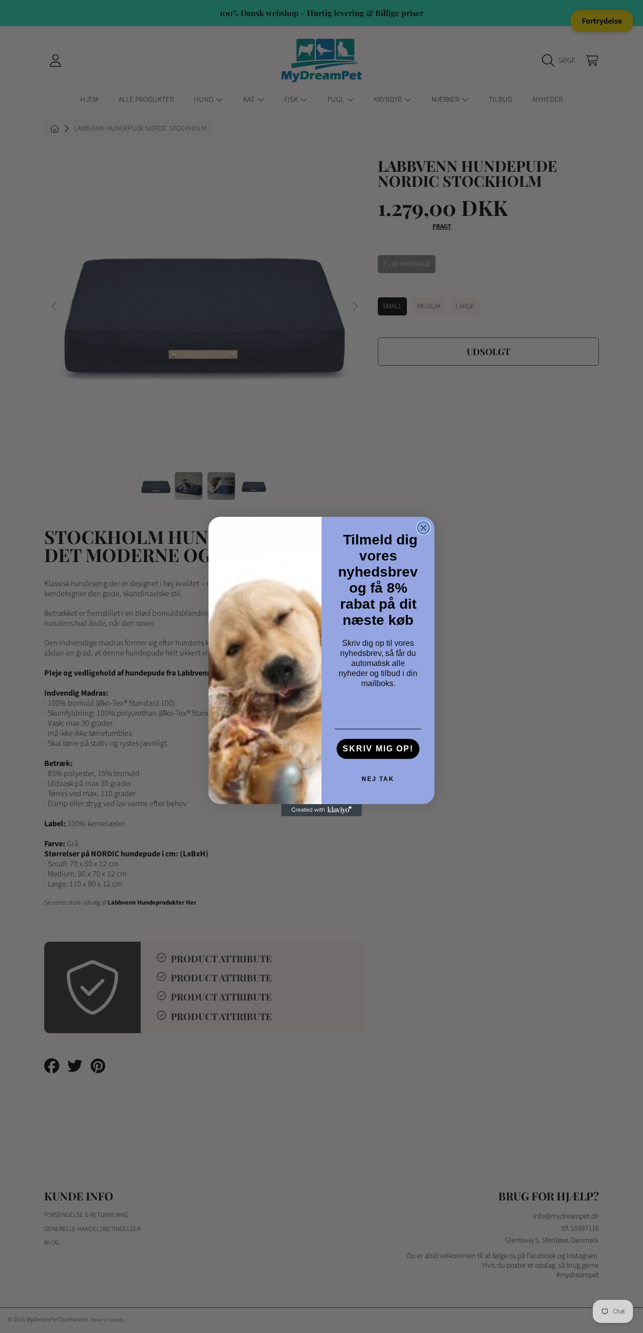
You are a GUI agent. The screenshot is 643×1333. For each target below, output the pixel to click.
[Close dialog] (423, 528)
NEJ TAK (378, 779)
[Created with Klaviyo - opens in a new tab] (321, 810)
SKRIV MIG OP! (378, 748)
